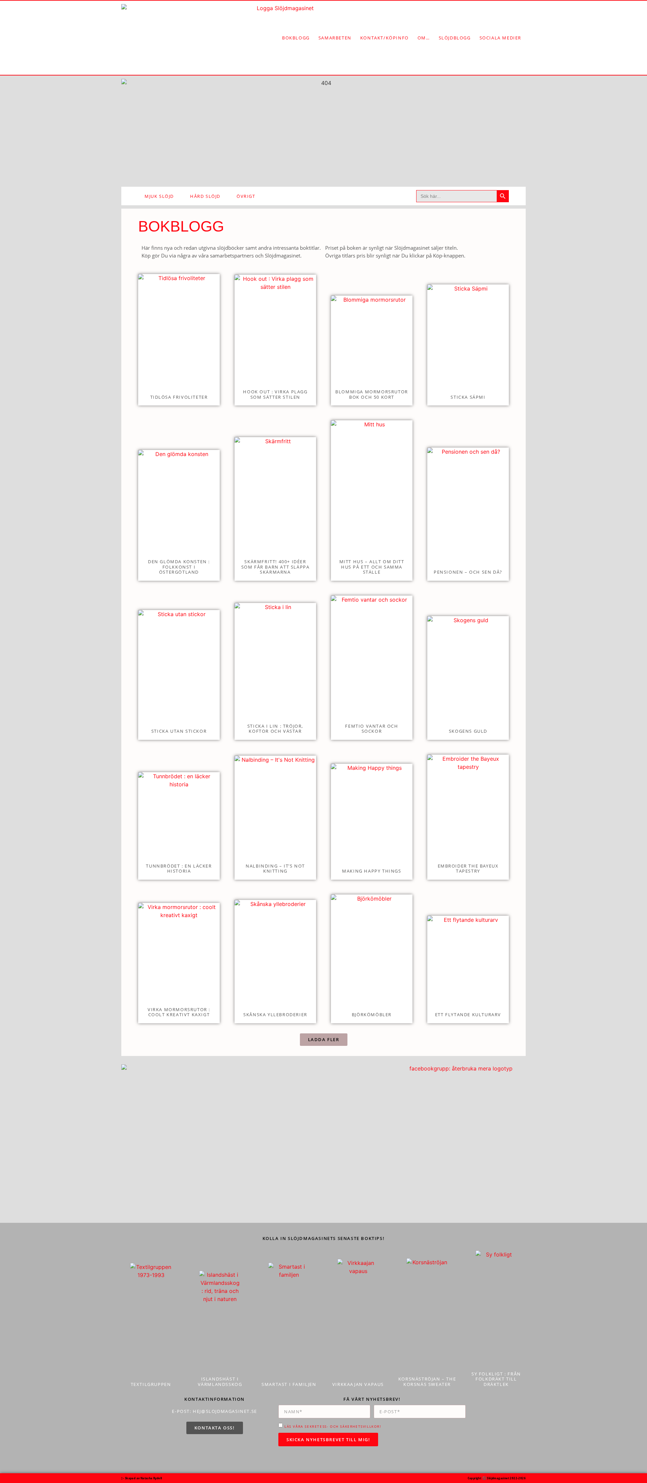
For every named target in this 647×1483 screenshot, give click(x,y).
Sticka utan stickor (179, 731)
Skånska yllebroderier (275, 1014)
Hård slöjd (205, 196)
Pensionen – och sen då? (468, 572)
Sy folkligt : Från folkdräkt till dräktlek (496, 1379)
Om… (424, 38)
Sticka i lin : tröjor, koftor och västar (275, 728)
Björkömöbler (372, 1014)
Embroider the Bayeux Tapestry (468, 868)
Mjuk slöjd (159, 196)
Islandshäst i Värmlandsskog (220, 1381)
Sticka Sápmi (468, 397)
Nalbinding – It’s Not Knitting (275, 868)
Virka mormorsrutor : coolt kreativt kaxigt (179, 1012)
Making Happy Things (371, 871)
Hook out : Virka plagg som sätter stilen (275, 394)
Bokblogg (296, 38)
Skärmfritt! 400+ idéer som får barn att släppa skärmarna (275, 566)
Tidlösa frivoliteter (179, 397)
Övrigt (246, 196)
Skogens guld (468, 731)
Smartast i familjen (288, 1384)
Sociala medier (500, 38)
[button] (323, 1039)
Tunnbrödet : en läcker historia (179, 868)
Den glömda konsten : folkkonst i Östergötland (179, 566)
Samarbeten (334, 38)
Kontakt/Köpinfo (384, 38)
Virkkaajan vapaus (358, 1384)
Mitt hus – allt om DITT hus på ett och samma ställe (371, 566)
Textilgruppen (151, 1384)
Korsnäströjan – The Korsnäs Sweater (427, 1381)
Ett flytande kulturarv (468, 1014)
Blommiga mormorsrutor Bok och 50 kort (371, 394)
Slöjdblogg (455, 38)
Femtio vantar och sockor (371, 728)
